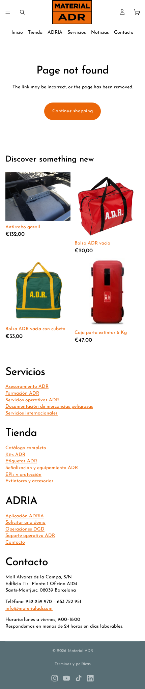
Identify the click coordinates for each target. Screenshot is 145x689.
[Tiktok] (79, 678)
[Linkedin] (90, 678)
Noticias (100, 32)
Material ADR (80, 651)
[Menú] (8, 12)
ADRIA (55, 32)
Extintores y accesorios (29, 481)
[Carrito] (136, 12)
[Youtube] (66, 678)
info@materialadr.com (29, 608)
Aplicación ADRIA (24, 516)
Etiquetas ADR (21, 461)
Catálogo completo (25, 448)
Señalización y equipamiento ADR (41, 467)
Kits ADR (15, 454)
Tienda (35, 32)
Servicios (76, 32)
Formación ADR (22, 393)
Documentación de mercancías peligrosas (49, 406)
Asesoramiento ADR (27, 387)
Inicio (17, 32)
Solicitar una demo (25, 522)
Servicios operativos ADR (32, 400)
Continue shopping (72, 111)
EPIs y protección (23, 474)
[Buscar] (22, 12)
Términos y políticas (73, 664)
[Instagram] (55, 678)
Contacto (124, 32)
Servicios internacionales (31, 413)
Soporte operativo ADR (30, 536)
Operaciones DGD (25, 529)
